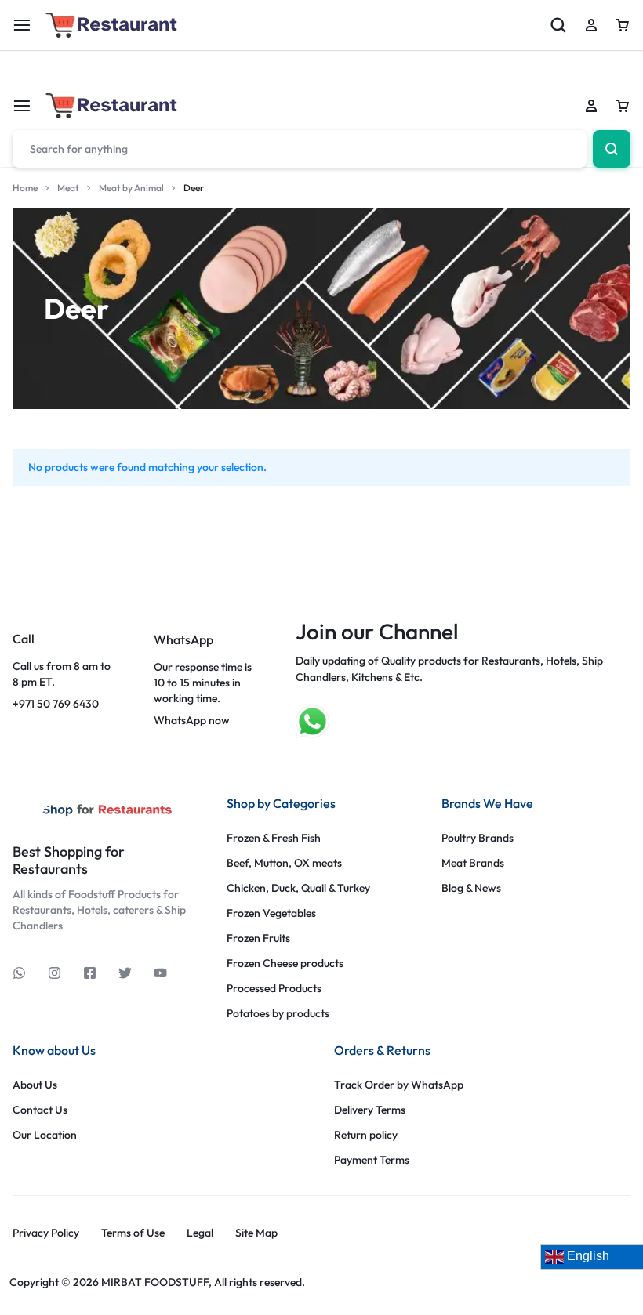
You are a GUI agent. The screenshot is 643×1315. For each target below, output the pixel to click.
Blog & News (471, 888)
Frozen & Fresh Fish (274, 838)
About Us (35, 1085)
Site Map (256, 1233)
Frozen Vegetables (271, 913)
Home (25, 188)
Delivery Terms (369, 1110)
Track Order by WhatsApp (398, 1085)
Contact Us (40, 1110)
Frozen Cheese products (285, 963)
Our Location (45, 1135)
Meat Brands (472, 863)
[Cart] (622, 106)
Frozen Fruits (258, 938)
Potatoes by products (278, 1013)
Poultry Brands (477, 838)
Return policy (366, 1135)
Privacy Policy (46, 1233)
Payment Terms (371, 1160)
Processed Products (274, 988)
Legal (200, 1233)
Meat (68, 188)
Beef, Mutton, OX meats (284, 863)
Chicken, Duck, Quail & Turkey (298, 888)
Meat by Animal (131, 188)
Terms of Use (133, 1233)
